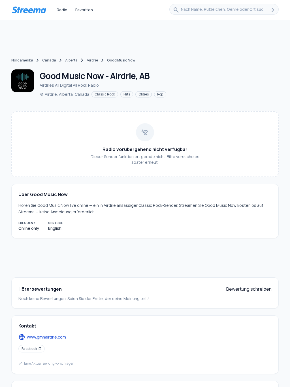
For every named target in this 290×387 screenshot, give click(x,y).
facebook (32, 348)
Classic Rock (105, 94)
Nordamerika (22, 60)
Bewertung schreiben (249, 289)
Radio (62, 9)
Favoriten (84, 9)
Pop (160, 94)
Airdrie (92, 60)
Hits (126, 94)
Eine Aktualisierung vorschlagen (46, 363)
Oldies (143, 94)
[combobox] (224, 10)
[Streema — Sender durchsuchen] (28, 10)
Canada (49, 60)
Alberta (71, 60)
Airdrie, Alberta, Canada (64, 94)
